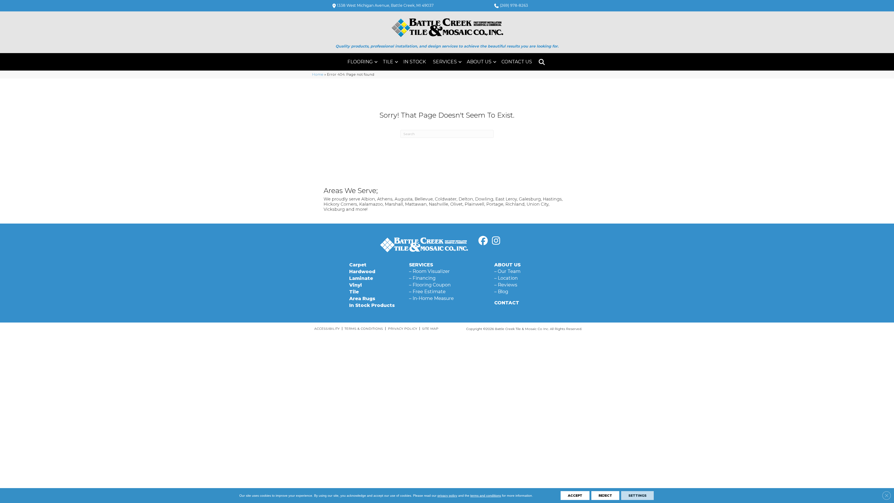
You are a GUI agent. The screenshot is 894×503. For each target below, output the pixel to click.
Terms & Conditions (364, 328)
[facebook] (483, 240)
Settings (637, 495)
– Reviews (505, 285)
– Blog (501, 291)
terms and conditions (485, 495)
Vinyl (355, 285)
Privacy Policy (402, 328)
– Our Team (507, 271)
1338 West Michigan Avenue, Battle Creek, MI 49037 (385, 5)
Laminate (361, 278)
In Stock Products (372, 305)
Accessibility (327, 328)
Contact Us (516, 62)
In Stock (414, 62)
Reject (605, 495)
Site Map (430, 328)
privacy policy (447, 495)
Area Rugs (362, 298)
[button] (376, 61)
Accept (575, 495)
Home (317, 74)
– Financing (422, 278)
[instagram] (496, 240)
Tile (388, 62)
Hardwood (362, 271)
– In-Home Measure (431, 298)
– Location (506, 278)
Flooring (360, 62)
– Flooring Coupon (430, 285)
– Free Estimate (427, 291)
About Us (479, 62)
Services (445, 62)
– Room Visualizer (429, 271)
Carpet (357, 265)
